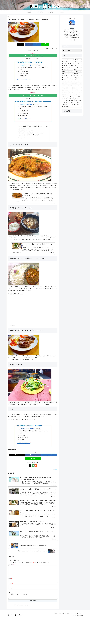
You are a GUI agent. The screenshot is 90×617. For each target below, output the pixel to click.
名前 (10, 578)
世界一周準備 (57, 613)
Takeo (72, 28)
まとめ (20, 138)
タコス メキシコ (23, 136)
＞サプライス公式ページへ (23, 79)
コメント (11, 564)
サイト (10, 588)
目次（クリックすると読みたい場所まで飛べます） (31, 126)
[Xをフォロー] (30, 465)
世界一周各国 (69, 613)
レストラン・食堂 (13, 449)
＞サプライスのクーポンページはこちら (33, 55)
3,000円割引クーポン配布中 (26, 65)
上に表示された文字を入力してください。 (18, 594)
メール (10, 583)
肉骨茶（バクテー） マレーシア (26, 130)
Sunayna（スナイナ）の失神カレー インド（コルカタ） (31, 132)
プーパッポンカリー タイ (24, 128)
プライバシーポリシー (78, 613)
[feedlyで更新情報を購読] (33, 465)
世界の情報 (64, 613)
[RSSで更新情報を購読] (35, 465)
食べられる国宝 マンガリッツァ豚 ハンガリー (29, 134)
